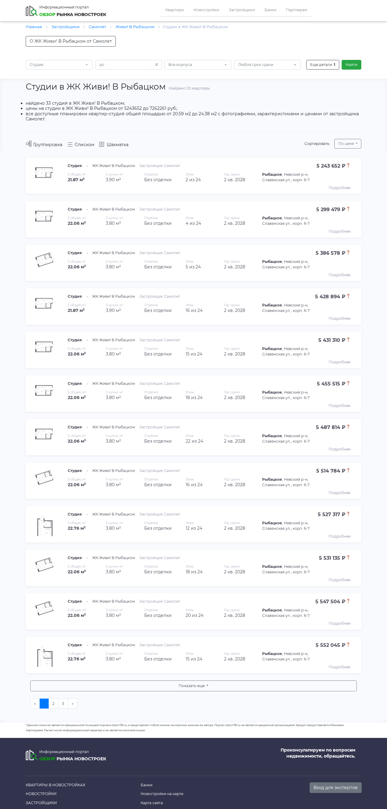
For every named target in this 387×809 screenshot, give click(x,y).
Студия (36, 64)
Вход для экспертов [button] (336, 787)
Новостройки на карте (162, 793)
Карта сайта (152, 803)
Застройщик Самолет (159, 165)
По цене (346, 143)
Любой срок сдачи (255, 64)
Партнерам (296, 10)
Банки (270, 10)
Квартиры (174, 10)
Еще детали (322, 64)
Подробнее (339, 187)
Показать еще (192, 685)
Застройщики (242, 10)
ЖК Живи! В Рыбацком (113, 165)
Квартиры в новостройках (55, 785)
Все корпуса (180, 64)
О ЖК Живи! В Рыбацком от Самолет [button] (71, 41)
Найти (351, 64)
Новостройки (206, 10)
